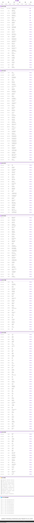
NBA (8, 2)
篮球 (19, 2)
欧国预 (8, 341)
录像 (25, 2)
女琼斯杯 (8, 255)
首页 (3, 2)
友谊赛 (8, 29)
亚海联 (8, 165)
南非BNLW (8, 48)
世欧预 (8, 339)
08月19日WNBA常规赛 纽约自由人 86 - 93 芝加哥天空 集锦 (12, 513)
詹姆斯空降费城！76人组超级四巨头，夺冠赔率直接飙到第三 (10, 490)
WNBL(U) (8, 62)
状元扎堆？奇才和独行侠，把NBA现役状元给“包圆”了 (9, 493)
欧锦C (8, 79)
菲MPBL (9, 145)
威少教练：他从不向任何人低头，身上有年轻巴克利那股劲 (9, 481)
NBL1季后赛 (8, 27)
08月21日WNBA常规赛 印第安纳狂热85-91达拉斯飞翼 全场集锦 (12, 507)
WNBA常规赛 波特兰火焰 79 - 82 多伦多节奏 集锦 (11, 501)
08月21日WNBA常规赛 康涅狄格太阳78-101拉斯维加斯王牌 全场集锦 (13, 504)
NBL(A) (9, 200)
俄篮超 (8, 464)
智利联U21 (8, 91)
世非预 (8, 310)
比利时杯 (8, 55)
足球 (14, 2)
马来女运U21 (8, 15)
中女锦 (8, 50)
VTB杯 (8, 159)
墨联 (8, 174)
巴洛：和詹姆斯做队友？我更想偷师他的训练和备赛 (8, 487)
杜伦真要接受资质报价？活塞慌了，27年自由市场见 (8, 484)
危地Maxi (8, 20)
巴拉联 (8, 167)
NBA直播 (17, 0)
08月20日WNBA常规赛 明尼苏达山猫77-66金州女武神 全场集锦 (12, 510)
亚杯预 (8, 264)
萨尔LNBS (8, 22)
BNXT (8, 77)
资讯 (30, 2)
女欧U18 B (8, 41)
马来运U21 (8, 43)
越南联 (8, 312)
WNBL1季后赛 (8, 8)
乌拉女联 (8, 105)
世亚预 (8, 334)
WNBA (8, 10)
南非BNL (8, 57)
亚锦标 (8, 36)
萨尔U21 (8, 84)
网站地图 (24, 521)
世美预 (8, 372)
